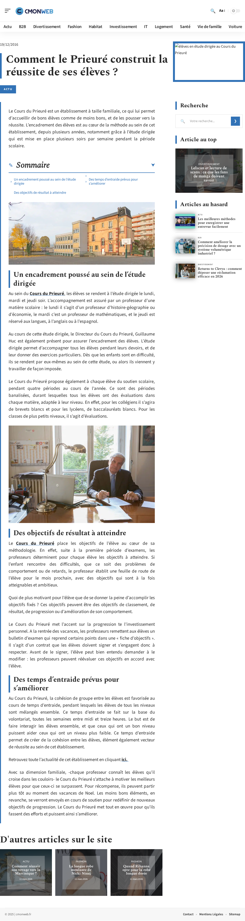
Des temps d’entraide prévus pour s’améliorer (113, 181)
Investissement (205, 264)
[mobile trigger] (9, 11)
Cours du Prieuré (47, 293)
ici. (125, 759)
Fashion (81, 861)
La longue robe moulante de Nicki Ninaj (81, 870)
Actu (8, 89)
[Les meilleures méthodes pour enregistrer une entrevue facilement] (185, 221)
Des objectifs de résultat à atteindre (40, 192)
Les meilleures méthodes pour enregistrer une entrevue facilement (216, 222)
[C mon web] (34, 11)
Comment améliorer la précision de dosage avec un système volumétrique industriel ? (219, 247)
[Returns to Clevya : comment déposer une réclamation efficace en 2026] (185, 271)
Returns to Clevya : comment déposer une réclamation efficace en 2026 (220, 272)
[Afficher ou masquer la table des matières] (102, 165)
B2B (200, 237)
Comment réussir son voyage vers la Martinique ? (25, 870)
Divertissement (209, 164)
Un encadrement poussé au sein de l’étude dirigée (45, 181)
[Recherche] (213, 11)
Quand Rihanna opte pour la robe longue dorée (136, 870)
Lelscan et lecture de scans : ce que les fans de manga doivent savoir (209, 174)
